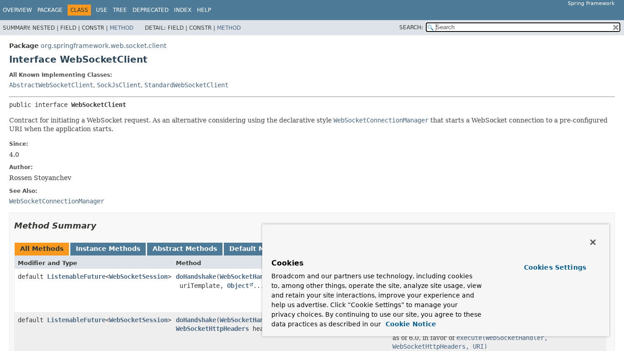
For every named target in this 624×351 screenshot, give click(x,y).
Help (204, 10)
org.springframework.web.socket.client (103, 45)
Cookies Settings (555, 267)
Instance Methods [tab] (108, 248)
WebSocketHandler (249, 276)
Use (101, 10)
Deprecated (150, 10)
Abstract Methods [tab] (185, 248)
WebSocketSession (138, 276)
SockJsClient (119, 85)
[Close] (593, 242)
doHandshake (196, 276)
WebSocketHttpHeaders (212, 328)
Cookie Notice (409, 324)
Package (50, 10)
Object (238, 285)
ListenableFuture (76, 276)
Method (121, 28)
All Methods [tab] (41, 248)
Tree (120, 10)
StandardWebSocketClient (186, 85)
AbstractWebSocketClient (51, 85)
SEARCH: (411, 27)
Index (182, 10)
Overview (17, 10)
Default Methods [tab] (259, 248)
